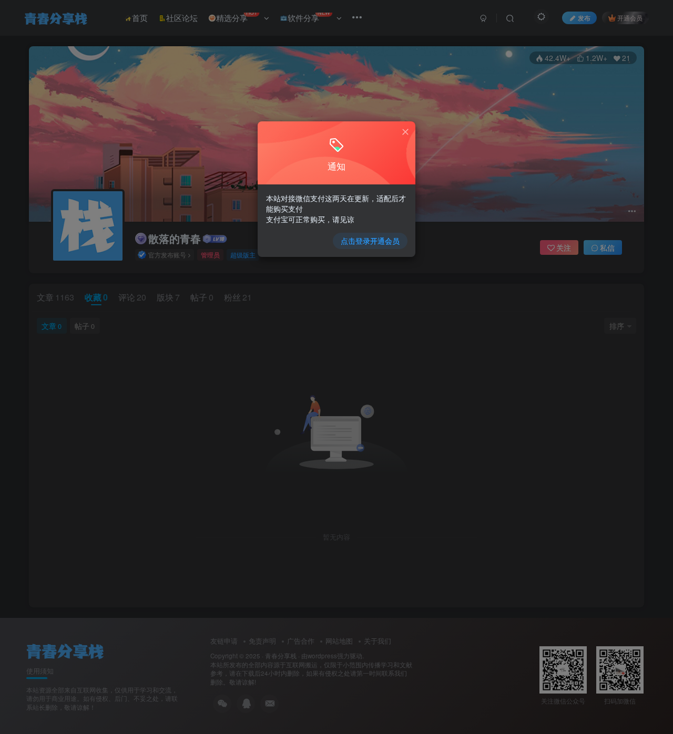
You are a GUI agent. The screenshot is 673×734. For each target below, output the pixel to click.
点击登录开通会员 (370, 240)
